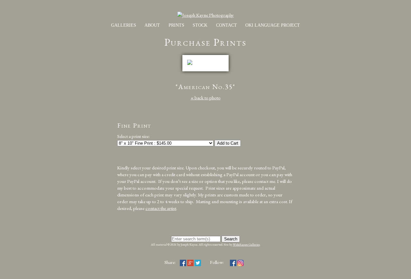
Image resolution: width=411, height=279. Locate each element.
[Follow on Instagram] (240, 262)
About (152, 25)
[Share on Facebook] (183, 262)
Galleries (123, 25)
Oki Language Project (272, 25)
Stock (200, 25)
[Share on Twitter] (198, 262)
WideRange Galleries (246, 244)
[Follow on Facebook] (233, 262)
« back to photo (206, 97)
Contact (226, 25)
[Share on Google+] (190, 262)
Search (230, 239)
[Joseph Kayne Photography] (205, 15)
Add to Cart (227, 143)
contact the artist (160, 208)
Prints (176, 25)
